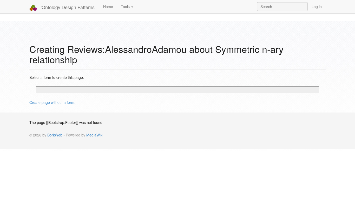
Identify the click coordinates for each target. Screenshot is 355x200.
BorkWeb (54, 135)
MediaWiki (94, 135)
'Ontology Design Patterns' (67, 7)
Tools (126, 6)
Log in (317, 6)
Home (108, 6)
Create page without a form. (52, 102)
